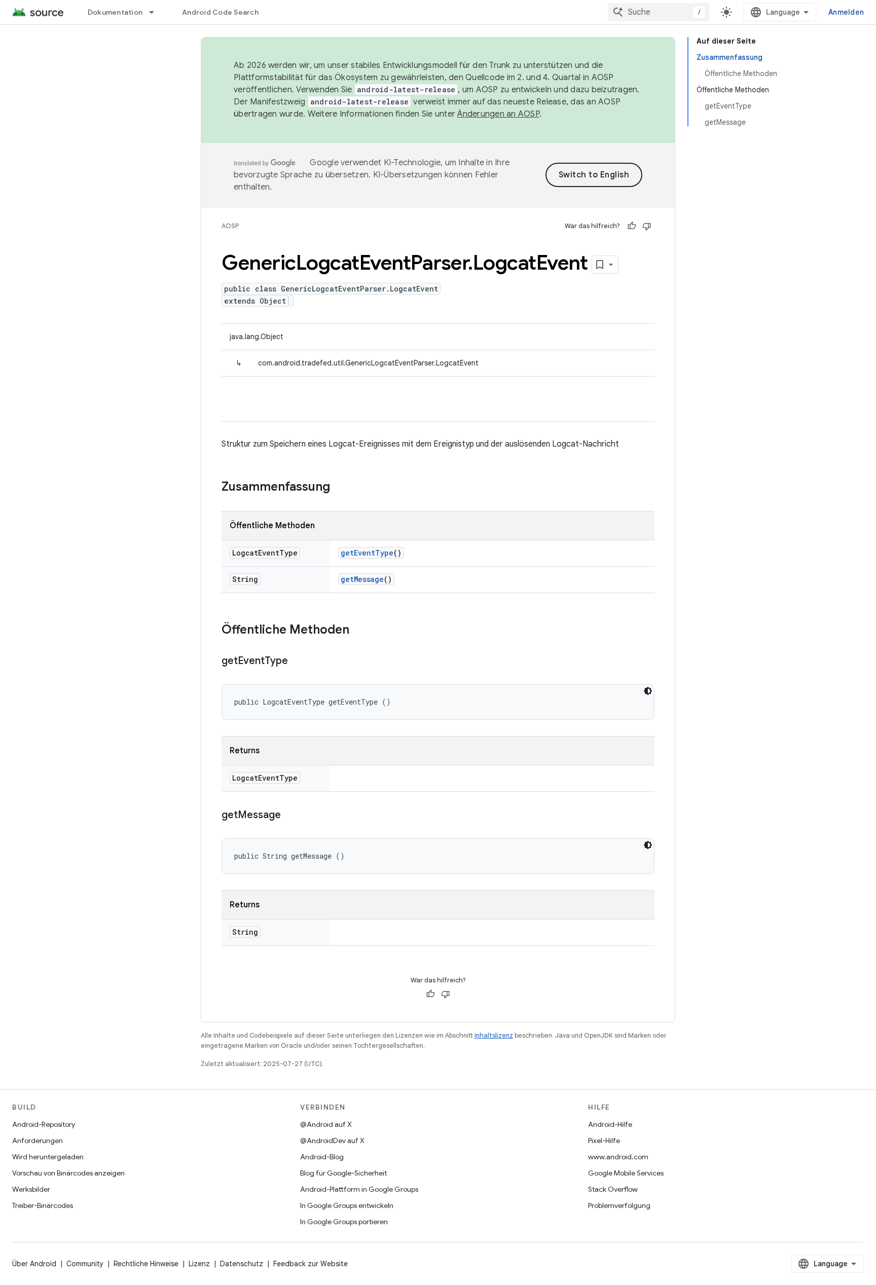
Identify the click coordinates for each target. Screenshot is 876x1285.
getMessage (362, 579)
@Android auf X (326, 1124)
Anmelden (846, 12)
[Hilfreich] (631, 226)
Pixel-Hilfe (604, 1140)
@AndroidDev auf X (332, 1140)
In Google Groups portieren (344, 1221)
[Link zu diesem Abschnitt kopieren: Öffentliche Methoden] (359, 631)
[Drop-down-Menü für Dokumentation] (156, 12)
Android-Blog (322, 1156)
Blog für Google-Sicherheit (343, 1173)
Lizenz (199, 1264)
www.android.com (618, 1156)
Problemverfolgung (619, 1205)
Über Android (34, 1264)
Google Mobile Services (626, 1173)
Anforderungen (37, 1140)
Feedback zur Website (310, 1264)
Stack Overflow (613, 1189)
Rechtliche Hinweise (146, 1264)
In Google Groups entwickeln (346, 1205)
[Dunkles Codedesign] (648, 691)
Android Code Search (220, 12)
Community (84, 1264)
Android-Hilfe (610, 1124)
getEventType (367, 553)
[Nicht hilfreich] (646, 226)
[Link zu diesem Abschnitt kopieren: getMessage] (291, 816)
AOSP (230, 226)
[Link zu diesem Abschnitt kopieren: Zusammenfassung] (340, 488)
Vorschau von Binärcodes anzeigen (68, 1173)
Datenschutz (241, 1264)
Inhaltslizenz (493, 1035)
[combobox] (658, 12)
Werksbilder (31, 1189)
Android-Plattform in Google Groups (359, 1189)
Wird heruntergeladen (48, 1156)
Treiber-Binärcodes (42, 1205)
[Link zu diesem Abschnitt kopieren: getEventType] (298, 661)
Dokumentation (115, 12)
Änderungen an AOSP (498, 114)
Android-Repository (43, 1124)
